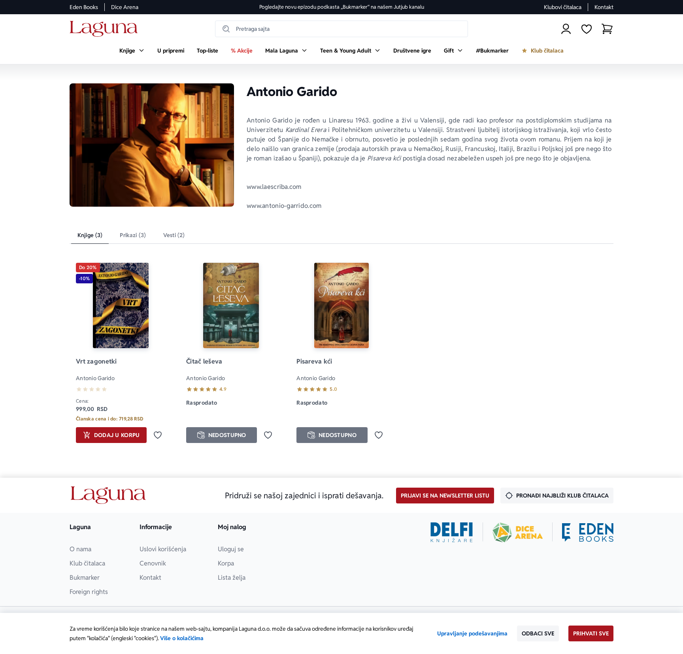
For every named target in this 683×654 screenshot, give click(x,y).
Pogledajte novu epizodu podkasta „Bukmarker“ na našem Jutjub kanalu (341, 7)
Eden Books (84, 7)
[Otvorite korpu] (607, 29)
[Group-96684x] (587, 532)
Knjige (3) (89, 235)
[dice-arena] (517, 532)
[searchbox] (341, 29)
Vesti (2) (174, 235)
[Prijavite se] (566, 29)
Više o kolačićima (182, 638)
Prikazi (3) (133, 235)
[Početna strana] (106, 29)
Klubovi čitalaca (562, 7)
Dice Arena (124, 7)
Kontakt (603, 7)
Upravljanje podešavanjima (472, 633)
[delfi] (451, 532)
